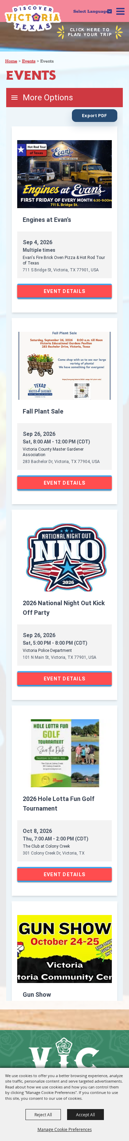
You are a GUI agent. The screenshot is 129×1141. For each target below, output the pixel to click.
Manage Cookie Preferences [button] (64, 1129)
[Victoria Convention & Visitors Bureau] (32, 18)
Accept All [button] (85, 1114)
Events (28, 61)
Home (11, 61)
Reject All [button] (43, 1114)
